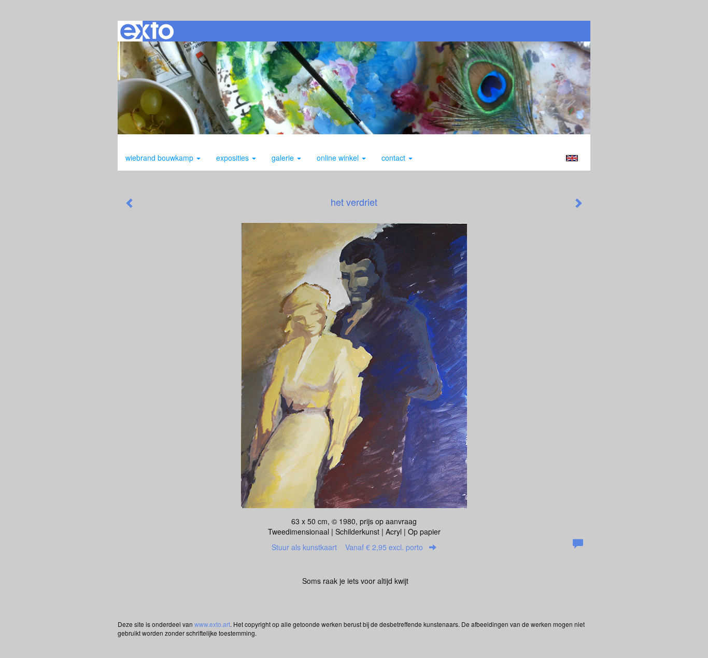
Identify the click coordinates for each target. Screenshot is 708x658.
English (572, 158)
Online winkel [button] (339, 157)
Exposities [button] (233, 157)
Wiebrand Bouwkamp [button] (160, 157)
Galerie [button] (284, 157)
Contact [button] (394, 157)
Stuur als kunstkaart (347, 547)
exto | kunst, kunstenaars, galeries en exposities (147, 31)
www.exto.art (212, 624)
